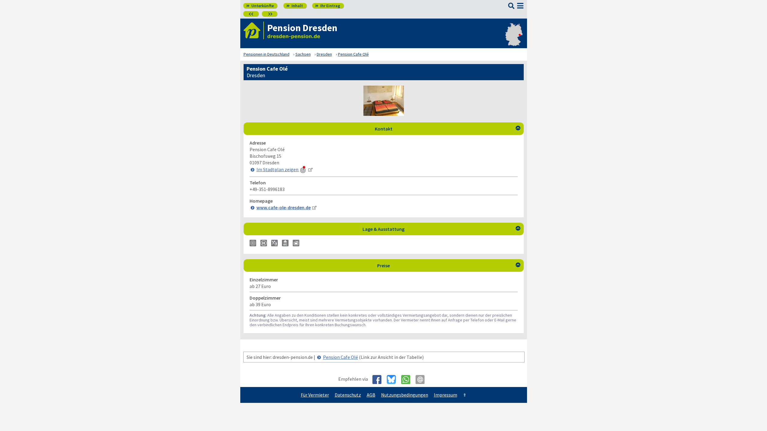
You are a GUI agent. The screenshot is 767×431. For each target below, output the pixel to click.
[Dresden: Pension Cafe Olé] (383, 114)
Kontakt (447, 129)
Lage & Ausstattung (441, 229)
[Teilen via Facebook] (379, 379)
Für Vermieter (315, 395)
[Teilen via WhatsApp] (408, 379)
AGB (371, 395)
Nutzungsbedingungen (404, 395)
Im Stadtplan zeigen (277, 169)
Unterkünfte (260, 5)
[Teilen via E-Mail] (422, 379)
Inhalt (294, 5)
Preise (448, 265)
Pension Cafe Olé (340, 357)
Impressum (445, 395)
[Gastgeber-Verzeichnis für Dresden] (254, 30)
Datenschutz (348, 395)
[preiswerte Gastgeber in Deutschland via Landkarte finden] (514, 38)
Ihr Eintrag (327, 5)
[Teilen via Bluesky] (393, 379)
